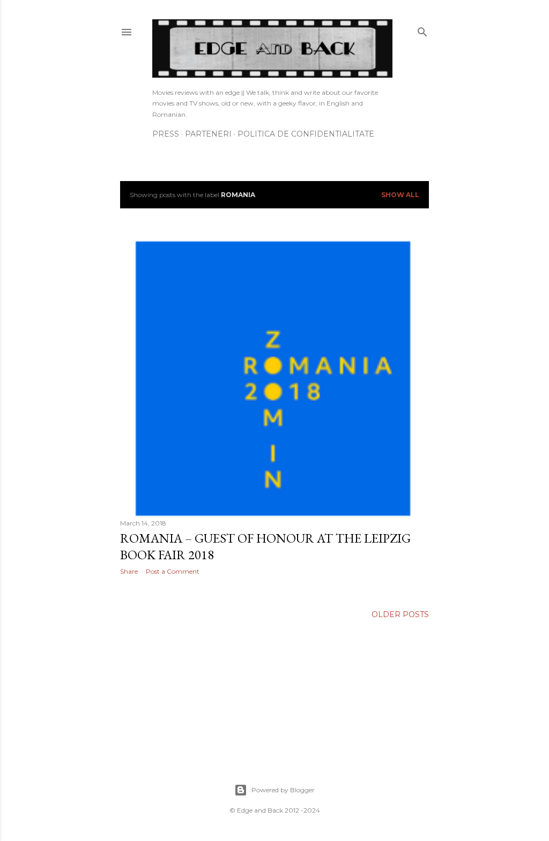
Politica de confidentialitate (306, 134)
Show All (400, 195)
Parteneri (208, 134)
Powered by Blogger (283, 790)
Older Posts (400, 614)
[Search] (422, 29)
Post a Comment (172, 571)
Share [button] (129, 571)
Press (165, 134)
